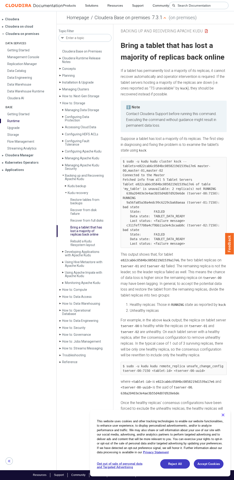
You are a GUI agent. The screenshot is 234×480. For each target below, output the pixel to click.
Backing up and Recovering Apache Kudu (84, 177)
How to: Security (73, 328)
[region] (160, 443)
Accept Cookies (208, 464)
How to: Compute (74, 289)
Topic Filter (66, 31)
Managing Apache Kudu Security (82, 166)
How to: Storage (73, 103)
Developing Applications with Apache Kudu (82, 253)
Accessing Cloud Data (80, 127)
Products (69, 5)
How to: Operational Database (76, 312)
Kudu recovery (78, 193)
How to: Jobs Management (81, 341)
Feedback (229, 243)
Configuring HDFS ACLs (81, 134)
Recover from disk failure (83, 211)
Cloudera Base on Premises (82, 51)
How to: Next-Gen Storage (80, 96)
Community (161, 5)
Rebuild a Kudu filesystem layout (82, 243)
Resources (115, 5)
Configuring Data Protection (77, 118)
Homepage (78, 17)
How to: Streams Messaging (82, 348)
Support (138, 5)
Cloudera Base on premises (122, 17)
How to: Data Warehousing (81, 303)
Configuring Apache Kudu (83, 151)
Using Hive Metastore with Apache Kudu (83, 263)
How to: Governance (76, 334)
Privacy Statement (156, 452)
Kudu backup (77, 186)
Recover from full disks (87, 220)
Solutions (91, 5)
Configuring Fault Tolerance (77, 142)
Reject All (175, 464)
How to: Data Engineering (80, 321)
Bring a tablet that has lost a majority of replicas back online (86, 231)
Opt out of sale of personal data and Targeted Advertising (119, 465)
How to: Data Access (77, 297)
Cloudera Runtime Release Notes (81, 59)
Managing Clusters (75, 89)
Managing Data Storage (82, 110)
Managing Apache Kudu (82, 158)
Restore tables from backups (84, 201)
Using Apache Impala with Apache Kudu (83, 274)
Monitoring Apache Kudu (82, 283)
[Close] (223, 415)
